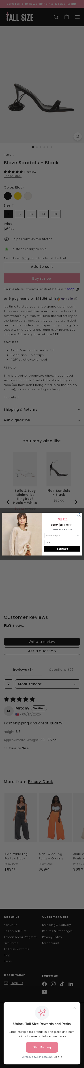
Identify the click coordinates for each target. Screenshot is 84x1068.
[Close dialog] (79, 515)
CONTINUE (62, 548)
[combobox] (61, 535)
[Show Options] (78, 535)
